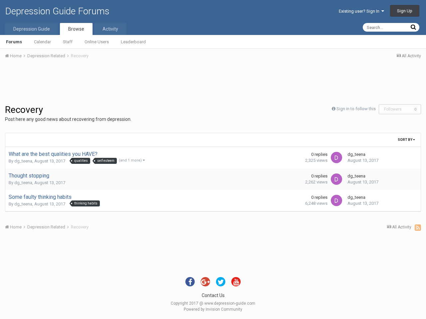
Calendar (42, 41)
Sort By (405, 140)
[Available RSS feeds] (418, 227)
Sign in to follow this (356, 108)
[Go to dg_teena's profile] (336, 157)
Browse (76, 29)
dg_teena (23, 161)
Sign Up (404, 10)
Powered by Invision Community (213, 309)
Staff (68, 41)
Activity (110, 29)
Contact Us (213, 295)
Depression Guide (31, 29)
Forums (14, 41)
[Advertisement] (213, 83)
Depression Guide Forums (57, 11)
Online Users (97, 41)
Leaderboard (133, 41)
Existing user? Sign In (360, 11)
